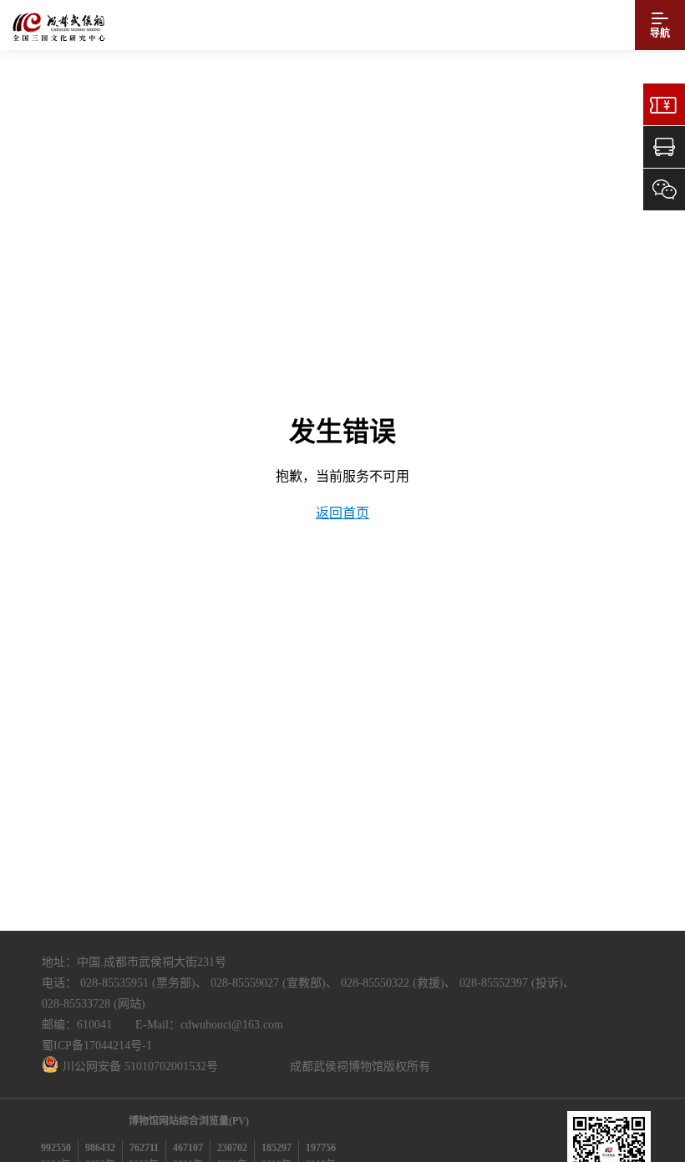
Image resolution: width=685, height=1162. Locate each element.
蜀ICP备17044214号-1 (97, 1045)
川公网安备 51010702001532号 (140, 1066)
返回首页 (342, 513)
